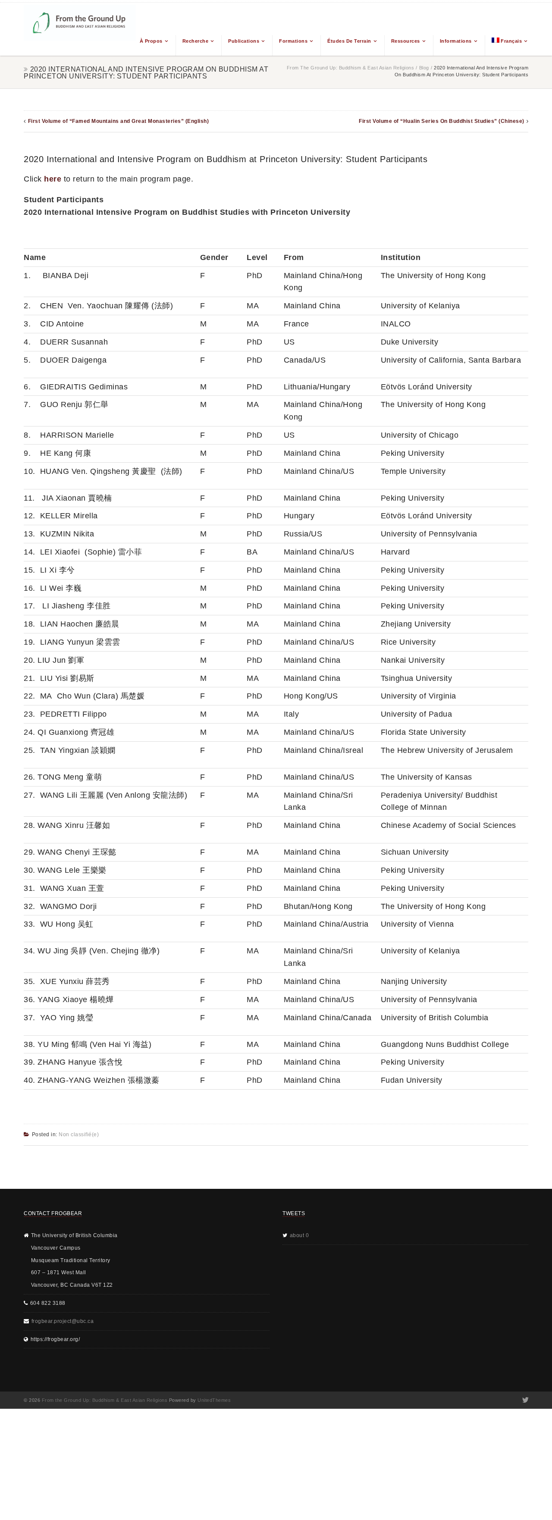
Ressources (405, 41)
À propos (151, 41)
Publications (243, 41)
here (52, 179)
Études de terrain (349, 41)
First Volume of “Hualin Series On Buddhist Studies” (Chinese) (441, 121)
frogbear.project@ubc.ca (62, 1321)
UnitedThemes (214, 1400)
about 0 (299, 1235)
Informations (456, 41)
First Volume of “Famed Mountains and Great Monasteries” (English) (118, 121)
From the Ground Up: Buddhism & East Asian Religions (350, 67)
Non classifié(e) (79, 1134)
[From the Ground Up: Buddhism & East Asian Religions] (80, 29)
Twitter (524, 1400)
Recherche (195, 41)
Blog (424, 67)
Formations (293, 41)
